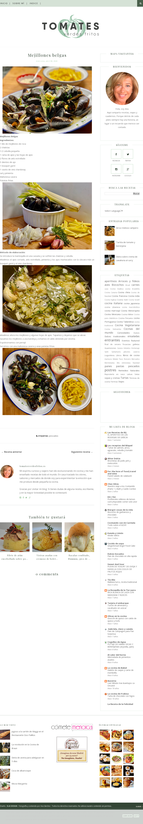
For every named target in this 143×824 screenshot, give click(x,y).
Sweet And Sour (116, 564)
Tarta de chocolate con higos (121, 696)
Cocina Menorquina (130, 310)
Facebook (116, 161)
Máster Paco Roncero (122, 359)
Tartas (124, 377)
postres (110, 370)
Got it (136, 816)
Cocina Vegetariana (127, 325)
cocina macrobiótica (131, 307)
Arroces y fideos (129, 281)
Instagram (116, 176)
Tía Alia (111, 579)
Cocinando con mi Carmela (121, 522)
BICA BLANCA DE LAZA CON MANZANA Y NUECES (121, 593)
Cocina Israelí (134, 300)
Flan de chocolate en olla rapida (122, 556)
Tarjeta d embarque (118, 603)
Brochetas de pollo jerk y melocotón (119, 462)
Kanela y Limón (115, 533)
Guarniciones (110, 348)
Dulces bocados (116, 553)
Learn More (127, 816)
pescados (53, 435)
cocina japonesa (132, 303)
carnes (136, 284)
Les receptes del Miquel (120, 445)
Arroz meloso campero (127, 227)
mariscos (108, 359)
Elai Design (12, 806)
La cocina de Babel (117, 667)
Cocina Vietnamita (113, 329)
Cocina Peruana (125, 318)
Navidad (136, 363)
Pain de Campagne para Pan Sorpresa (121, 632)
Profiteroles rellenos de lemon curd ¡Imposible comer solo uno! (122, 500)
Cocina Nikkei (127, 314)
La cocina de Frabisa (118, 693)
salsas (130, 374)
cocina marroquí (112, 310)
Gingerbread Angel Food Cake (121, 545)
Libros (118, 355)
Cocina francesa (119, 296)
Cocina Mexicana (113, 314)
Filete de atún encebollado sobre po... (15, 557)
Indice (34, 3)
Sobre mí (18, 3)
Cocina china (124, 292)
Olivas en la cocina (117, 616)
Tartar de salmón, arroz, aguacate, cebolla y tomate (120, 449)
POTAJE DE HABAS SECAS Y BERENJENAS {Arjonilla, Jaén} (121, 645)
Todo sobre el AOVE (117, 525)
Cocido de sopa (116, 543)
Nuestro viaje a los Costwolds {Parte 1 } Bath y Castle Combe (122, 487)
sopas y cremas (112, 377)
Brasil (128, 285)
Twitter (128, 161)
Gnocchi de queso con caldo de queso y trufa (122, 619)
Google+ (127, 176)
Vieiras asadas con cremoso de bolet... (47, 557)
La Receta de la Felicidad (120, 704)
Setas (137, 374)
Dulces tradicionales (115, 336)
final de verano (113, 344)
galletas (136, 344)
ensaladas (134, 336)
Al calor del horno (117, 654)
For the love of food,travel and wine (122, 472)
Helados (127, 348)
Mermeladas (110, 363)
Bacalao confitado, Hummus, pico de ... (79, 557)
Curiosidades (123, 332)
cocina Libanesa (112, 307)
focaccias (127, 344)
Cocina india (134, 296)
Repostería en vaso (115, 374)
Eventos (126, 340)
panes (108, 366)
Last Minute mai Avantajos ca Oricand (121, 684)
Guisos (120, 348)
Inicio (4, 3)
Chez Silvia (113, 483)
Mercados (136, 359)
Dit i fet (112, 496)
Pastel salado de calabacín (120, 476)
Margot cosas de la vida (120, 509)
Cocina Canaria (111, 292)
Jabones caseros (132, 352)
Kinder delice (113, 535)
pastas (120, 366)
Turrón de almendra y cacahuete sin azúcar (117, 606)
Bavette (112, 680)
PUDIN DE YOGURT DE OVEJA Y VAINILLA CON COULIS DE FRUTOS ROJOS (122, 569)
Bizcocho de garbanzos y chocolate (119, 513)
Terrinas (114, 381)
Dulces (137, 333)
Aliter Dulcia (114, 458)
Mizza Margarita (19, 783)
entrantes (112, 340)
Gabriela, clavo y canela (120, 629)
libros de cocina (131, 355)
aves (107, 284)
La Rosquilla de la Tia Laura (122, 590)
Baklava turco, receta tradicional (122, 582)
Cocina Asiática (116, 289)
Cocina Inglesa (110, 300)
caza (106, 289)
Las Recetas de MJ (117, 432)
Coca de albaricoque (21, 770)
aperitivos (111, 281)
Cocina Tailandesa (125, 321)
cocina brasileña (132, 289)
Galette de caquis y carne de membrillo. (121, 671)
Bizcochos (118, 284)
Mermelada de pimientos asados (119, 658)
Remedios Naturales (129, 370)
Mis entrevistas (124, 363)
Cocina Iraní (122, 299)
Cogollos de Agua (117, 642)
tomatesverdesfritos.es (33, 466)
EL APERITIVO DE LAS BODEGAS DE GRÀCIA (118, 436)
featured (135, 340)
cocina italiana (113, 303)
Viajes (121, 381)
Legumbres (110, 355)
